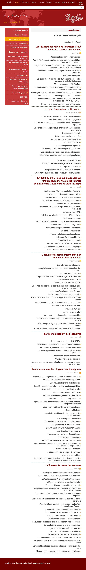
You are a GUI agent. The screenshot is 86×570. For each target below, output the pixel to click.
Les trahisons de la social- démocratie (64, 294)
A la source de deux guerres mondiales (63, 194)
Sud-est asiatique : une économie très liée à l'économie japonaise (57, 123)
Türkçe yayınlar (21, 75)
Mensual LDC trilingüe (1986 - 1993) (19, 80)
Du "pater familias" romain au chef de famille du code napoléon (58, 494)
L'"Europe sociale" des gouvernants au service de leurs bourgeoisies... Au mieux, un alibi (57, 99)
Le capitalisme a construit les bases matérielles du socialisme (59, 269)
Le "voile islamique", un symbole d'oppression (61, 478)
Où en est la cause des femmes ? (63, 465)
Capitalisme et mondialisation (67, 358)
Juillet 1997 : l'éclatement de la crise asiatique (61, 116)
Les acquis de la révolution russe (66, 305)
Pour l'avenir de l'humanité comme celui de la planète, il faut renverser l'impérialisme (57, 444)
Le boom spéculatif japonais (68, 145)
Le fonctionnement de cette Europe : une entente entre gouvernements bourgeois (57, 88)
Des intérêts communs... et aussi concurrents (61, 200)
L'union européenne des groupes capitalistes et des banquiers (59, 71)
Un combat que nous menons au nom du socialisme (58, 551)
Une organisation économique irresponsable (61, 315)
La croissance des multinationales (65, 355)
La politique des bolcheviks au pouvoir (64, 528)
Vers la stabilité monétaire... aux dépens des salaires (58, 221)
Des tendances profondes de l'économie (63, 227)
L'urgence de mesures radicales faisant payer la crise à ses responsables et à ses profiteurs (57, 66)
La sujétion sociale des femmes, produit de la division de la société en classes (57, 489)
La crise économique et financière (62, 109)
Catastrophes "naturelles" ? (68, 418)
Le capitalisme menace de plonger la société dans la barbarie (58, 319)
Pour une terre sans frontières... (66, 448)
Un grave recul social (71, 133)
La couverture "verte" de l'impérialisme (64, 434)
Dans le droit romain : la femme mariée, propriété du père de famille (56, 499)
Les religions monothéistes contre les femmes (61, 472)
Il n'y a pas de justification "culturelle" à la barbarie (59, 475)
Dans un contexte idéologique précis (64, 398)
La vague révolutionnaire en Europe (65, 291)
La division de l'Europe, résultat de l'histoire (62, 191)
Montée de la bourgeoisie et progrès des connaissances (56, 376)
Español (57, 2)
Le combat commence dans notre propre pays (60, 103)
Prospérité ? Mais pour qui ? (68, 240)
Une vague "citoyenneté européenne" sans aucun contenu (55, 92)
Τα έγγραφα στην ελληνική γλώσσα (20, 87)
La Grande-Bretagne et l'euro (67, 237)
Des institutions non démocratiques (65, 56)
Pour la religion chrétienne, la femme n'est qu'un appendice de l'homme (60, 505)
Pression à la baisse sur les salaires (65, 233)
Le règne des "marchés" (70, 166)
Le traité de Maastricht (70, 230)
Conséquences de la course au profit (64, 424)
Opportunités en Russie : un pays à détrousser (60, 151)
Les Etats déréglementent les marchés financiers (59, 347)
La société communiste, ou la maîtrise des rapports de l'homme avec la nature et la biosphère (57, 459)
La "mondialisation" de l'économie (62, 333)
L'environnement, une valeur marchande (63, 427)
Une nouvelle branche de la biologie (65, 382)
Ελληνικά (25, 2)
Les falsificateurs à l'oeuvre (68, 264)
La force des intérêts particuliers (66, 203)
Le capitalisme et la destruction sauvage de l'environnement (62, 414)
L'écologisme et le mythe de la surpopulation (61, 406)
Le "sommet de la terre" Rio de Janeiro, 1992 (61, 440)
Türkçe (34, 2)
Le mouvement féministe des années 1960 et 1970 (58, 537)
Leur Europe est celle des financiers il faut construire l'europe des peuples (58, 48)
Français (80, 2)
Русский (41, 2)
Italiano (64, 2)
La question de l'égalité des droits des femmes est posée (56, 521)
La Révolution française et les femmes (64, 518)
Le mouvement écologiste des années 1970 (61, 395)
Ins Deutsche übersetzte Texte (18, 63)
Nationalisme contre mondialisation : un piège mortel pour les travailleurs (56, 363)
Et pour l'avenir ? (73, 308)
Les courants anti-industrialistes (66, 392)
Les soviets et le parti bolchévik (67, 282)
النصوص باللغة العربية (19, 92)
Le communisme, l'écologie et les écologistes (56, 369)
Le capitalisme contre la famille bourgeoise (62, 524)
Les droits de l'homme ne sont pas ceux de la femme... (57, 95)
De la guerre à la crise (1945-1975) (65, 341)
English (72, 2)
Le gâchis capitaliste (71, 311)
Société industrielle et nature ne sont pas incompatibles (57, 385)
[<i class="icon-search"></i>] (82, 7)
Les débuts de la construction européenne (62, 197)
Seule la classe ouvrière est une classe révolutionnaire (57, 328)
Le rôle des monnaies (71, 75)
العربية (17, 2)
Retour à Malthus (72, 410)
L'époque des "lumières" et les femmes (63, 515)
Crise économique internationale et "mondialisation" (58, 344)
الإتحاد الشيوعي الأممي (18, 15)
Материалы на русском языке (18, 70)
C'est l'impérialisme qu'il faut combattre (63, 249)
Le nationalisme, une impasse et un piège (62, 246)
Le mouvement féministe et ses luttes (64, 531)
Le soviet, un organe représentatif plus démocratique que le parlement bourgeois (56, 286)
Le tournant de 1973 (71, 142)
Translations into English (17, 43)
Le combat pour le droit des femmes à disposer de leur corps (57, 541)
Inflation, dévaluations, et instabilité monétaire (61, 215)
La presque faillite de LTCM (68, 160)
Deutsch (49, 2)
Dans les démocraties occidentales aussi (63, 485)
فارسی (80, 4)
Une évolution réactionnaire (68, 430)
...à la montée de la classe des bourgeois (63, 512)
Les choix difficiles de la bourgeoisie (65, 224)
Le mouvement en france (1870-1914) (64, 534)
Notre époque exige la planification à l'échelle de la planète (59, 324)
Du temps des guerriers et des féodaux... (63, 509)
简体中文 (10, 2)
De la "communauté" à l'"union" (67, 84)
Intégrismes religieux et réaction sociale (63, 482)
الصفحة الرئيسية (73, 30)
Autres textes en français (18, 39)
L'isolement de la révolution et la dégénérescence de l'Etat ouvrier (56, 298)
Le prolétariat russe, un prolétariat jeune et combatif (58, 276)
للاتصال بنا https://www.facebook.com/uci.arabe (33, 563)
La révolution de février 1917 (68, 279)
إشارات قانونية (10, 563)
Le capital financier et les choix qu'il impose (62, 169)
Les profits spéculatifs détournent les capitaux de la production (59, 351)
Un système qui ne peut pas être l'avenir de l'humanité (57, 172)
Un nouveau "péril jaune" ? (69, 437)
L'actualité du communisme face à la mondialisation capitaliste (61, 256)
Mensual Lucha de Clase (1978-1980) (18, 57)
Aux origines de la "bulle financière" (65, 139)
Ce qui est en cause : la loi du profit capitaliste (60, 389)
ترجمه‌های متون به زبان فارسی (19, 102)
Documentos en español (18, 52)
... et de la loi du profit (71, 455)
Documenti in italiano (19, 47)
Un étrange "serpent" (71, 218)
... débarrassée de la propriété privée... (63, 451)
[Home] (73, 18)
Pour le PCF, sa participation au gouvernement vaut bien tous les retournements (57, 60)
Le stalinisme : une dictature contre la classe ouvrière (57, 302)
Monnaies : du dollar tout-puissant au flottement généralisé (60, 207)
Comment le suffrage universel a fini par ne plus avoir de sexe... (57, 546)
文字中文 (23, 97)
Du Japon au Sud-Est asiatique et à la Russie (61, 148)
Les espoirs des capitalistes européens (63, 243)
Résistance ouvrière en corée (67, 136)
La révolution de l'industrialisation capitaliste (61, 379)
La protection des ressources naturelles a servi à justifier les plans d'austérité (57, 402)
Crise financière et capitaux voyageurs (64, 119)
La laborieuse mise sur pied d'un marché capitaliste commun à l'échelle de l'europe (59, 79)
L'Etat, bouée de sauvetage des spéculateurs (61, 163)
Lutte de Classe (21, 35)
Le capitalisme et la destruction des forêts (62, 421)
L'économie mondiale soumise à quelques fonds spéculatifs (60, 156)
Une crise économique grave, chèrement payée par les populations (57, 128)
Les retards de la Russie (69, 273)
